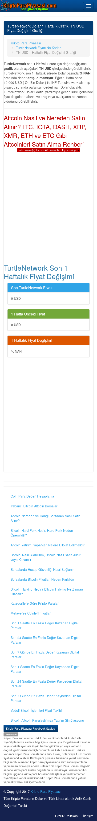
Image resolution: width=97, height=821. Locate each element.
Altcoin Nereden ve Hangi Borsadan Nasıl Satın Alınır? (46, 518)
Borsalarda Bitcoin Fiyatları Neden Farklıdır (42, 579)
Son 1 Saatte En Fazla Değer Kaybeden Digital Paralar (45, 669)
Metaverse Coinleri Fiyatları (31, 613)
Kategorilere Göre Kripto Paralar (35, 603)
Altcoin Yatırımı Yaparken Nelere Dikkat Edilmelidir (48, 545)
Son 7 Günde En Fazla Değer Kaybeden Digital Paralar (46, 698)
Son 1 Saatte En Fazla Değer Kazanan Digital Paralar (44, 625)
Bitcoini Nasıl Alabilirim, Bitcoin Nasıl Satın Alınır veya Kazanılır (46, 557)
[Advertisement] (48, 420)
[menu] (88, 6)
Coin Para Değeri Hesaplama (32, 496)
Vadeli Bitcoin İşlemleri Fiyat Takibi (36, 710)
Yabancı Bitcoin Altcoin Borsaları (34, 506)
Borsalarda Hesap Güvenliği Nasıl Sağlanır (42, 569)
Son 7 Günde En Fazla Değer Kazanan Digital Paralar (45, 654)
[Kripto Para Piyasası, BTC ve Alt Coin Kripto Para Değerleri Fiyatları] (28, 5)
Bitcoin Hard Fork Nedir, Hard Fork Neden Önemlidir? (42, 532)
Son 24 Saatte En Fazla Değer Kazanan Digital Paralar (45, 640)
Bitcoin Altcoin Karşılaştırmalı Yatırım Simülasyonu (47, 720)
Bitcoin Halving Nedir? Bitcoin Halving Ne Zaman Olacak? (47, 591)
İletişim (88, 815)
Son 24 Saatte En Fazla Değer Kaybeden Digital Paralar (46, 683)
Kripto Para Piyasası (46, 791)
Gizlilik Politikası (66, 815)
